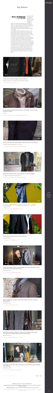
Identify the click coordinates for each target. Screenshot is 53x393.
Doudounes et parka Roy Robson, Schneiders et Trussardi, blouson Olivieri (20, 110)
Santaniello (19, 146)
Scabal (16, 82)
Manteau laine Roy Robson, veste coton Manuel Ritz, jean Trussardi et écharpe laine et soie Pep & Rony (20, 332)
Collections (49, 194)
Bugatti (12, 177)
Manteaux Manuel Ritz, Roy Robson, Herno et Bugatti (19, 173)
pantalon (8, 208)
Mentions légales (23, 390)
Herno (18, 177)
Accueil (49, 192)
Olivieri (17, 115)
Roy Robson (12, 82)
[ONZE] (49, 3)
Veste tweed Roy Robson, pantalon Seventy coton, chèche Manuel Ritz (20, 300)
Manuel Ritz (12, 146)
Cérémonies (49, 195)
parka (12, 115)
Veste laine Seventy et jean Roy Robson (14, 236)
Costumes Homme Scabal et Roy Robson (15, 79)
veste (6, 146)
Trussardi (27, 115)
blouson (6, 115)
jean (5, 208)
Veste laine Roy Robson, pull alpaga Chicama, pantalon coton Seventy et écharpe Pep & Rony (21, 267)
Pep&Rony (12, 272)
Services (48, 197)
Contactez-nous (24, 385)
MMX (15, 208)
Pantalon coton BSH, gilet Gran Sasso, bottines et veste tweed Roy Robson (21, 365)
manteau (6, 177)
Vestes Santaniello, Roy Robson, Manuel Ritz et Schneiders (20, 142)
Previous (37, 376)
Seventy (16, 240)
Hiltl (13, 208)
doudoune (9, 115)
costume (6, 82)
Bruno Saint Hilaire (11, 369)
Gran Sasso (16, 369)
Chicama (15, 177)
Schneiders (23, 115)
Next (41, 376)
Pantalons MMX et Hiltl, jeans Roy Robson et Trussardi (19, 205)
